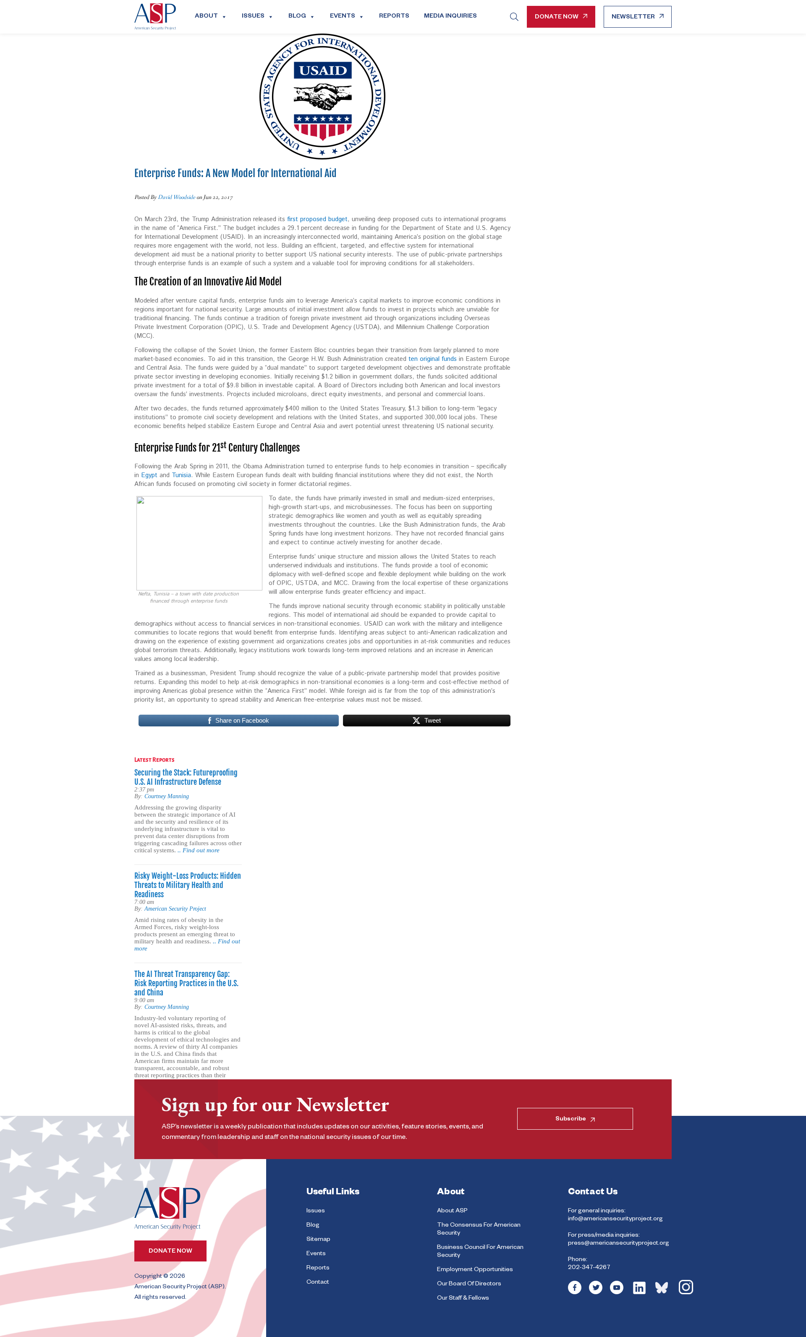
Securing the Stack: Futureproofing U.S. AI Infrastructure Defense (186, 777)
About (206, 16)
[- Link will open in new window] (574, 1293)
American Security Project (175, 909)
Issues (253, 16)
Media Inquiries (450, 16)
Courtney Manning (166, 796)
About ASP (452, 1211)
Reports (394, 16)
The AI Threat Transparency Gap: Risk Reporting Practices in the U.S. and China (186, 983)
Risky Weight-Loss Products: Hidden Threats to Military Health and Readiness (187, 885)
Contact (317, 1283)
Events (342, 16)
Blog (297, 16)
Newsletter (633, 17)
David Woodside (176, 197)
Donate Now (556, 17)
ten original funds (432, 359)
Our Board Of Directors (469, 1284)
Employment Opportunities (475, 1270)
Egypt (149, 475)
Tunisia (181, 475)
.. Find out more (199, 850)
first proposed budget (317, 219)
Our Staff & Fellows (463, 1298)
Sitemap (318, 1240)
